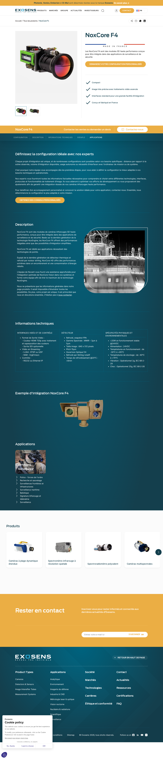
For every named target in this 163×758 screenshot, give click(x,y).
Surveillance (25, 502)
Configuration (20, 137)
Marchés (53, 10)
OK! (44, 746)
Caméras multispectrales (139, 564)
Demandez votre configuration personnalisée (115, 64)
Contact (126, 10)
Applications (96, 137)
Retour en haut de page (131, 658)
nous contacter (65, 295)
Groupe (64, 10)
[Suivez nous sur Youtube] (142, 735)
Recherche (102, 10)
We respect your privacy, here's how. (16, 738)
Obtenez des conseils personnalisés (40, 200)
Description (38, 137)
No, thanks (11, 746)
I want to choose (27, 746)
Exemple (81, 137)
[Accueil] (25, 10)
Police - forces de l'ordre (31, 477)
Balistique (24, 493)
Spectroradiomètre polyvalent (102, 564)
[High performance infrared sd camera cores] (34, 111)
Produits (42, 10)
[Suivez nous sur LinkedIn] (137, 735)
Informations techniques (60, 137)
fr (141, 10)
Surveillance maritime (29, 490)
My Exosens (116, 10)
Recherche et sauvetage (31, 480)
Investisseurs (91, 10)
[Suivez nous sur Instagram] (146, 735)
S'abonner (134, 634)
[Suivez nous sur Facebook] (133, 735)
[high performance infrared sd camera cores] (21, 111)
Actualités (76, 10)
